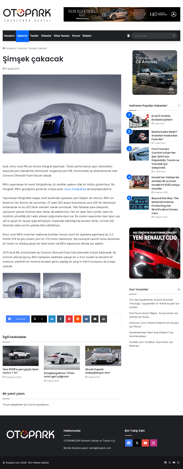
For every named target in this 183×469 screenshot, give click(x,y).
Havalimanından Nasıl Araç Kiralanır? (149, 332)
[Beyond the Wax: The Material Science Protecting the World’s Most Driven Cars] (139, 203)
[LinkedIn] (52, 319)
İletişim (87, 35)
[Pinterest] (69, 319)
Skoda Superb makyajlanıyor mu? (97, 371)
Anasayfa (10, 48)
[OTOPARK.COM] (27, 15)
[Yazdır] (103, 319)
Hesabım (9, 35)
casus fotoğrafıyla (75, 189)
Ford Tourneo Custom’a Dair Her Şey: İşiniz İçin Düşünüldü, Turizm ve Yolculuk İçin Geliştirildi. (165, 158)
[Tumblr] (60, 319)
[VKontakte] (86, 319)
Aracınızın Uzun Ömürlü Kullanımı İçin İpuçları (154, 322)
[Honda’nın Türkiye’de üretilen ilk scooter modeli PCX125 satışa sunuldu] (139, 182)
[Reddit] (77, 319)
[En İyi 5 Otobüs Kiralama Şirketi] (139, 121)
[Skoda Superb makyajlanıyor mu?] (103, 356)
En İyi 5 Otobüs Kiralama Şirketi (162, 117)
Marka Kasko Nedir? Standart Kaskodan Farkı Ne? (164, 135)
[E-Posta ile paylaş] (94, 319)
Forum (76, 35)
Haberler (22, 35)
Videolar (46, 35)
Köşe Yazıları (62, 35)
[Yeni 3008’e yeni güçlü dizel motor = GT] (21, 356)
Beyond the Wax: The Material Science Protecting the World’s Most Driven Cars (165, 205)
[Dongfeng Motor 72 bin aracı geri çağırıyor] (62, 358)
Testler (34, 35)
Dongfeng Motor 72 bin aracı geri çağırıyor (59, 374)
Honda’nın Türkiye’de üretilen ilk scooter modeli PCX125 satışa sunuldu (166, 183)
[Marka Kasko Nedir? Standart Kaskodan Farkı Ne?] (139, 136)
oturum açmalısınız (38, 404)
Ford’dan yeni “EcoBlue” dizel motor (149, 342)
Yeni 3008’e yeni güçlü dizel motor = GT (20, 371)
